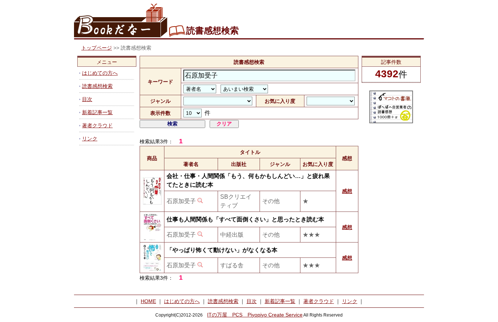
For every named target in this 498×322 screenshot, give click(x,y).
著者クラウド (97, 125)
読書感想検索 (97, 86)
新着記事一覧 (97, 112)
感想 (347, 191)
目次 (87, 99)
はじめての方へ (100, 73)
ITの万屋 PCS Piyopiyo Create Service (255, 315)
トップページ (96, 48)
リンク (89, 138)
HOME (148, 301)
